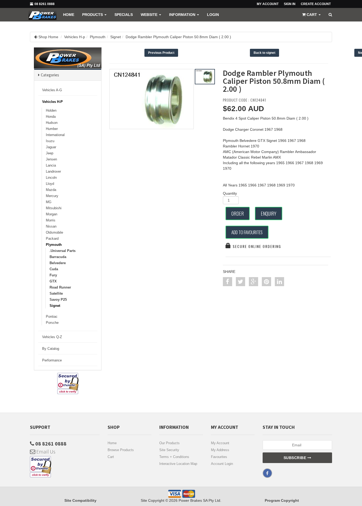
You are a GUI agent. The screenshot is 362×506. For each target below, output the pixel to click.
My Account (220, 443)
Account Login (222, 464)
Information (182, 14)
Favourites (219, 457)
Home (68, 14)
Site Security (169, 450)
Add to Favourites (247, 232)
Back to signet (264, 53)
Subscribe (295, 458)
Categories (50, 74)
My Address (220, 450)
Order (237, 213)
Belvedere (58, 263)
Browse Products (121, 450)
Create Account (316, 4)
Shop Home (48, 37)
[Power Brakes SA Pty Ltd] (42, 14)
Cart (111, 457)
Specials (123, 14)
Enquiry (268, 213)
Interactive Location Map (178, 464)
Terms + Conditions (174, 457)
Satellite (56, 293)
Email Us (45, 451)
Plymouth (97, 37)
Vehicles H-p (74, 37)
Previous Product (161, 53)
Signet (115, 37)
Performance (52, 360)
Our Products (169, 443)
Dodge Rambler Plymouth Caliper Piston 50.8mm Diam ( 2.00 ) (178, 37)
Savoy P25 (58, 300)
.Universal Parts (63, 251)
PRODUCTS (93, 14)
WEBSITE (149, 14)
